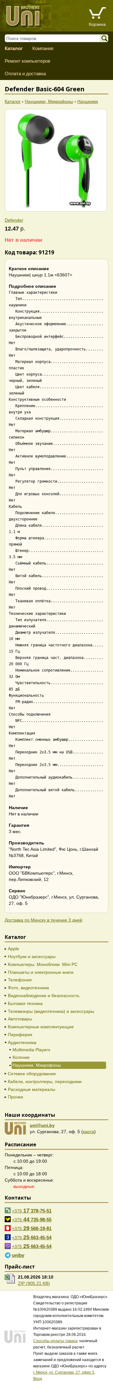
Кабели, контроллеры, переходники (45, 1081)
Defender (14, 220)
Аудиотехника (22, 1042)
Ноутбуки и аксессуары (32, 956)
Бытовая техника (25, 1003)
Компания (42, 48)
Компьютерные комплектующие (41, 1026)
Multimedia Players (31, 1049)
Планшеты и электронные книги (40, 972)
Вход (37, 1378)
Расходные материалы (31, 1089)
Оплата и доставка (25, 73)
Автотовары (20, 1018)
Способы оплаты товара (55, 1341)
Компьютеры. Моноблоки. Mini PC (43, 964)
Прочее (15, 1096)
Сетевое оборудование (32, 1073)
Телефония (20, 979)
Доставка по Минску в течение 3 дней (43, 919)
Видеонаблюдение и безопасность (43, 995)
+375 (31, 1210)
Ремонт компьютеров (27, 61)
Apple (13, 948)
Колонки (21, 1057)
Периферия (20, 1034)
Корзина (97, 24)
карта (88, 1131)
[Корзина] (97, 13)
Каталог (14, 48)
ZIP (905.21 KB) (34, 1283)
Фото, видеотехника (28, 987)
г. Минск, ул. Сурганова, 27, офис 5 (63, 1372)
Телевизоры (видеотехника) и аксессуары (51, 1011)
